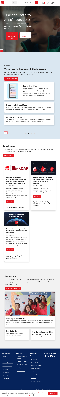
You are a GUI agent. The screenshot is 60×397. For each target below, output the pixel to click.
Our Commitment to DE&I (42, 332)
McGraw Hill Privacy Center (27, 395)
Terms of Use (12, 389)
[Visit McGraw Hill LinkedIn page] (51, 356)
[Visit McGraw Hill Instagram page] (53, 356)
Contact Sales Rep (22, 361)
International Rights (36, 365)
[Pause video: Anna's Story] (1, 50)
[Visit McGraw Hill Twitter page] (48, 356)
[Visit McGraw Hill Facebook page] (45, 356)
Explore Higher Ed (11, 78)
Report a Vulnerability (31, 389)
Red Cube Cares (12, 331)
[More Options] (57, 3)
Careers (4, 359)
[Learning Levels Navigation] (7, 3)
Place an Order (21, 371)
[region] (30, 393)
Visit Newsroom (8, 155)
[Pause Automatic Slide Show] (6, 132)
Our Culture (5, 372)
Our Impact (5, 375)
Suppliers (33, 378)
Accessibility (34, 359)
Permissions (34, 371)
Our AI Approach (35, 368)
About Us (5, 356)
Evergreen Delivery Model (16, 105)
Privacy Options (41, 392)
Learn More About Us (25, 35)
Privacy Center (21, 389)
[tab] (25, 133)
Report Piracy (42, 389)
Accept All (52, 393)
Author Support (35, 362)
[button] (48, 3)
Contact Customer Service (21, 357)
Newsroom (5, 369)
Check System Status (22, 364)
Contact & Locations (7, 363)
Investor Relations (7, 366)
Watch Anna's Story (12, 35)
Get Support (20, 368)
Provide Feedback (35, 381)
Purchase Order (35, 375)
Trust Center (5, 378)
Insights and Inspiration (15, 117)
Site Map (49, 389)
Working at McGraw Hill (15, 318)
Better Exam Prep (30, 86)
